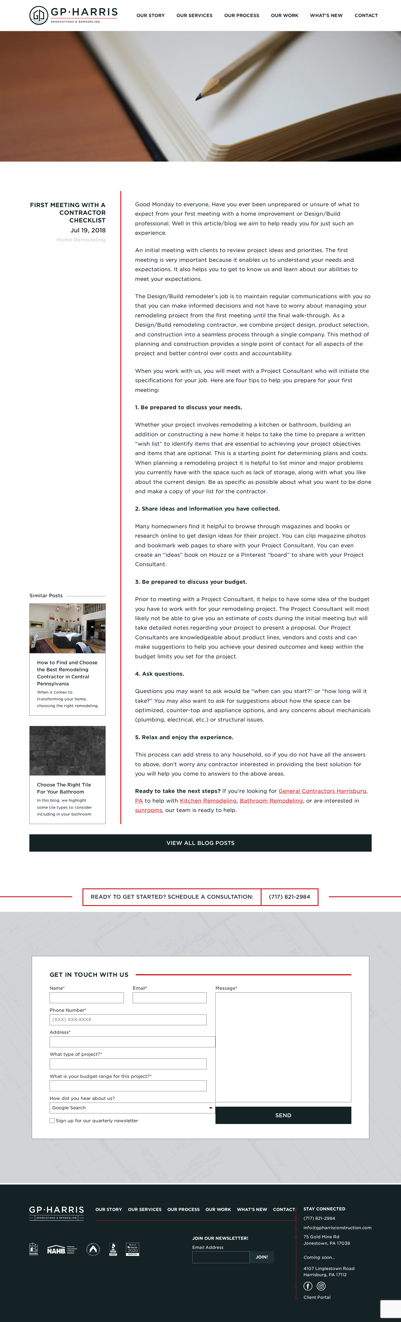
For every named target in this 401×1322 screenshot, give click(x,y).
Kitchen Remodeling (208, 801)
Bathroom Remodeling (271, 801)
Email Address (207, 1247)
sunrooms (148, 810)
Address (60, 1032)
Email (140, 988)
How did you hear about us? (82, 1098)
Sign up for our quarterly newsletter (97, 1120)
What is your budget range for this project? (101, 1076)
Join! (262, 1257)
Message (226, 988)
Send (283, 1115)
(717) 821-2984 (289, 897)
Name (57, 988)
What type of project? (76, 1054)
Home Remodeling (81, 240)
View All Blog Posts (200, 843)
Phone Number (68, 1010)
